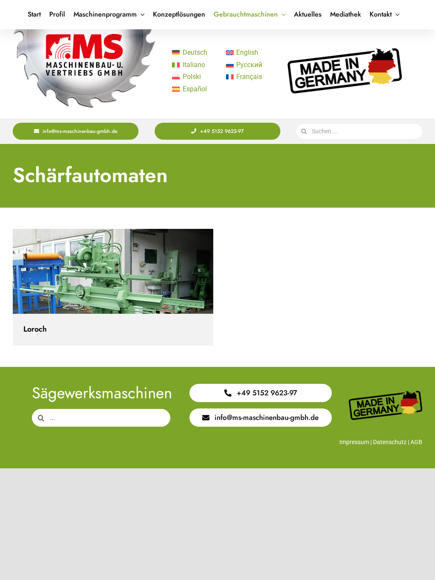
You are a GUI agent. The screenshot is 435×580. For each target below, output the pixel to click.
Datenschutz (390, 442)
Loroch (105, 271)
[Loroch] (113, 271)
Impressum (354, 442)
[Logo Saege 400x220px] (84, 32)
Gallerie (120, 271)
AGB (416, 442)
